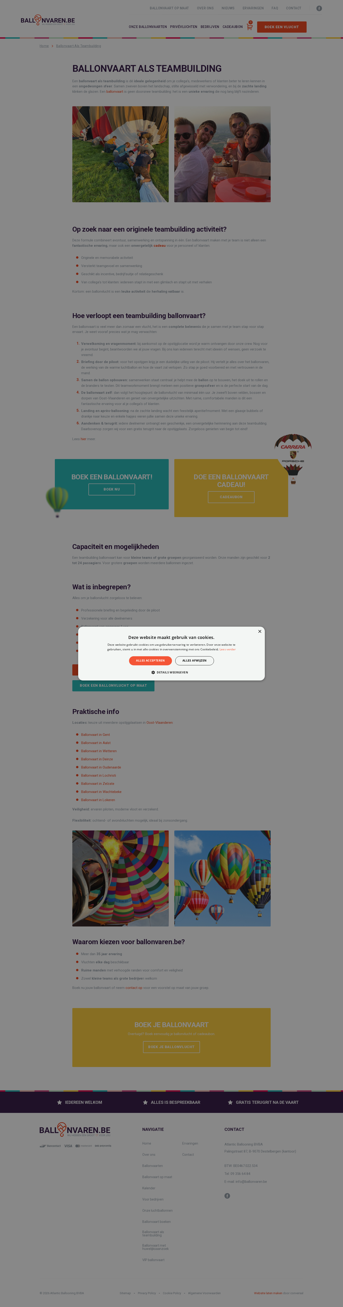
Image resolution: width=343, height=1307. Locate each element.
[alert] (171, 653)
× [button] (259, 631)
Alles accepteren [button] (150, 661)
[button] (171, 672)
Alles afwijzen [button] (194, 661)
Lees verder (228, 649)
